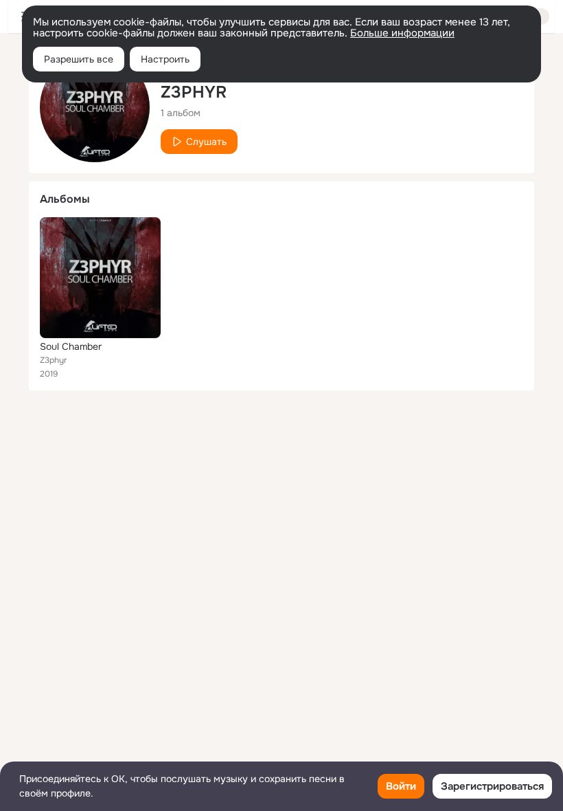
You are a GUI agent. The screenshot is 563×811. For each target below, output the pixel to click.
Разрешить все (78, 59)
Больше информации (402, 33)
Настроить (165, 59)
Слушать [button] (206, 141)
